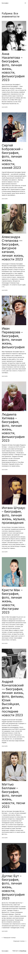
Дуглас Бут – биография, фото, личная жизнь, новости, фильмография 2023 (13, 887)
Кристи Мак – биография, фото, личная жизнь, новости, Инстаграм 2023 (12, 601)
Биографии (5, 3)
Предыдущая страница (9, 937)
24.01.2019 (4, 107)
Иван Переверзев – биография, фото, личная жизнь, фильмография (13, 338)
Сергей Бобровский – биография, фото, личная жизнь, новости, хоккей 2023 (12, 156)
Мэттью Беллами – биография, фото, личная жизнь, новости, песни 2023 (13, 796)
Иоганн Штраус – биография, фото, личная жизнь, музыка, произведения (14, 515)
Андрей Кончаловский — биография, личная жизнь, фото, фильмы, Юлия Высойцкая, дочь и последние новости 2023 (13, 698)
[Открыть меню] (25, 3)
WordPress (23, 951)
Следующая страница (19, 941)
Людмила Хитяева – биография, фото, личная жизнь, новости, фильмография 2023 (13, 427)
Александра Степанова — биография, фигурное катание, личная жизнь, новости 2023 (13, 248)
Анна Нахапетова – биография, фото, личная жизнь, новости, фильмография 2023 (13, 67)
